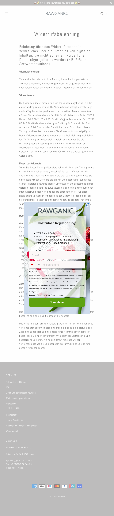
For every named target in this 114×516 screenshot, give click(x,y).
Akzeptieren (57, 302)
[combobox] (35, 264)
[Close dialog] (87, 204)
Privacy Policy (42, 295)
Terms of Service (57, 295)
